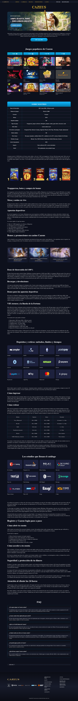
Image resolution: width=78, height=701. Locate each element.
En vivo (30, 53)
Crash (46, 53)
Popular (14, 53)
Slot (62, 53)
